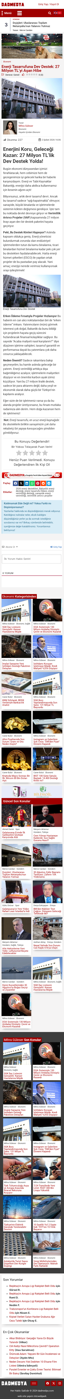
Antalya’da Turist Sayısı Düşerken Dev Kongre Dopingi (16, 1263)
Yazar (21, 123)
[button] (19, 13)
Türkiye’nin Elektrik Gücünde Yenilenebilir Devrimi (15, 1227)
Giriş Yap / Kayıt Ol (48, 4)
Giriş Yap (57, 547)
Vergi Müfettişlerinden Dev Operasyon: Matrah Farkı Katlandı (46, 1263)
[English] (56, 12)
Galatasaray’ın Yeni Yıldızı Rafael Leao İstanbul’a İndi (16, 910)
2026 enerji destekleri (27, 488)
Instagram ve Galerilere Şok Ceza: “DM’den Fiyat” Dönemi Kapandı (46, 741)
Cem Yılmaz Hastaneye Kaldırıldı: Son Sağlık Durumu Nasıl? (46, 838)
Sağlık (27, 624)
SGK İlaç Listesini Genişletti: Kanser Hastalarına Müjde (11, 629)
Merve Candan (26, 30)
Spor (18, 829)
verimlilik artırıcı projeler (39, 495)
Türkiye (45, 832)
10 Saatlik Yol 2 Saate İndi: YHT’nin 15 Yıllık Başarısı (45, 1227)
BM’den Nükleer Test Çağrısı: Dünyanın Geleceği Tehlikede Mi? (47, 911)
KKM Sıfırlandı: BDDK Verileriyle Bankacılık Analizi (13, 702)
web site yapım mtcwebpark (32, 1396)
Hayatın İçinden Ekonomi (29, 132)
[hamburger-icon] (33, 1383)
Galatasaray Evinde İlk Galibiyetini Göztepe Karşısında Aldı (13, 835)
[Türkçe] (60, 12)
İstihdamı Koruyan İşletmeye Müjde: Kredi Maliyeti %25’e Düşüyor (45, 666)
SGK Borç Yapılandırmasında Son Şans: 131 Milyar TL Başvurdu (45, 704)
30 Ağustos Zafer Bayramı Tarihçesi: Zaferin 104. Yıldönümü (47, 874)
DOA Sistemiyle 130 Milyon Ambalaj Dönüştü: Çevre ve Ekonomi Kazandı (47, 629)
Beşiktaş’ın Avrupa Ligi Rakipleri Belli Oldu (32, 1286)
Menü (7, 13)
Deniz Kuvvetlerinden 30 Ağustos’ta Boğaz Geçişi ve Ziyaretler (15, 987)
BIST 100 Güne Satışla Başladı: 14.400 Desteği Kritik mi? (46, 778)
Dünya (52, 905)
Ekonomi (22, 129)
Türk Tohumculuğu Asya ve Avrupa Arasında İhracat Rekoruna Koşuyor (16, 1189)
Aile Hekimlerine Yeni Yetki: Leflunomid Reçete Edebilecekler (15, 951)
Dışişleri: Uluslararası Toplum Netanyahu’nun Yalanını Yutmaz (31, 24)
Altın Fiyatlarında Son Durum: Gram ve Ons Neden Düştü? (13, 741)
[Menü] (2, 13)
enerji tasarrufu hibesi (36, 491)
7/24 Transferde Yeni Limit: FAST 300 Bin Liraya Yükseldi (44, 1188)
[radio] (19, 453)
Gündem (16, 19)
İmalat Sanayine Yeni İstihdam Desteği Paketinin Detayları (16, 666)
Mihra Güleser (26, 125)
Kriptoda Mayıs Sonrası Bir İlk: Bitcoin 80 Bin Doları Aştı (16, 778)
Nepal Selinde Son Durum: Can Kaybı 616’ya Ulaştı (47, 946)
